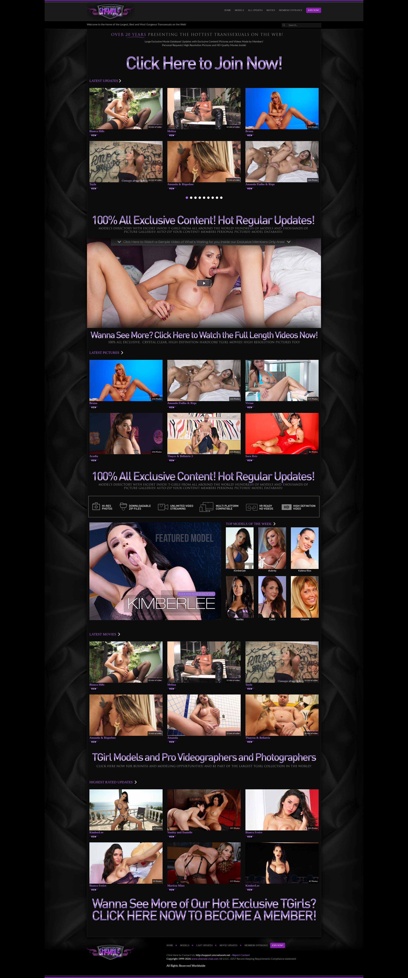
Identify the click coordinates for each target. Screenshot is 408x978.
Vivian (249, 403)
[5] (204, 198)
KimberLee (96, 832)
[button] (204, 283)
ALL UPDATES (255, 10)
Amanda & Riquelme (180, 184)
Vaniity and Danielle (179, 832)
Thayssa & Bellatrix (257, 737)
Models (239, 10)
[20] (217, 198)
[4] (200, 198)
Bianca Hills (96, 131)
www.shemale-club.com (205, 959)
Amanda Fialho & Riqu (260, 184)
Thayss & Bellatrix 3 (180, 456)
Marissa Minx (176, 885)
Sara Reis (251, 456)
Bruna (249, 131)
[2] (191, 198)
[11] (213, 198)
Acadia (93, 456)
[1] (187, 198)
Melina (171, 131)
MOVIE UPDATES (228, 945)
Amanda (172, 737)
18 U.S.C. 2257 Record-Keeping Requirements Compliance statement (257, 959)
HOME (227, 10)
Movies (270, 10)
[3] (195, 198)
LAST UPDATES (204, 945)
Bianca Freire (253, 832)
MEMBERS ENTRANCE (290, 10)
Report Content (241, 955)
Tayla (92, 184)
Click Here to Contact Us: (181, 955)
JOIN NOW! (313, 10)
